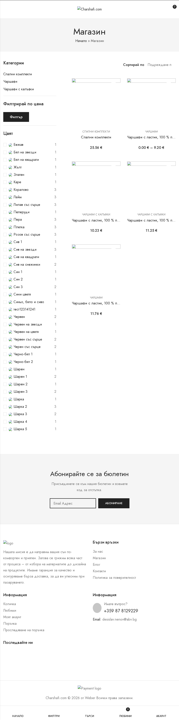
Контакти (99, 571)
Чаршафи (151, 132)
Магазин (99, 558)
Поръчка (10, 623)
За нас (98, 551)
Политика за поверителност (114, 577)
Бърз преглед (113, 93)
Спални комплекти (96, 132)
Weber (90, 697)
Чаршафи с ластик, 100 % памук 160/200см (107, 303)
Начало (81, 40)
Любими (9, 610)
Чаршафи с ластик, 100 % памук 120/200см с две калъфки (120, 220)
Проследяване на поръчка (23, 630)
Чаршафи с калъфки (96, 215)
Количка (9, 603)
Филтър (16, 116)
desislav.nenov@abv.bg (119, 619)
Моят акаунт (12, 616)
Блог (96, 564)
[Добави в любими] (113, 85)
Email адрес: (73, 503)
